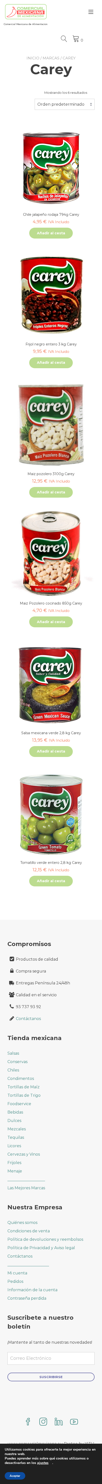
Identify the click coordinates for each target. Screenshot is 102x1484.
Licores (14, 1145)
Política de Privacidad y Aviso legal (41, 1247)
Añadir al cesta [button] (51, 233)
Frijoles (14, 1162)
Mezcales (16, 1129)
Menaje (14, 1171)
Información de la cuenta (32, 1290)
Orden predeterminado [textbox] (60, 104)
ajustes (43, 1463)
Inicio (32, 58)
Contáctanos (28, 1018)
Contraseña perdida (26, 1298)
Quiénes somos (22, 1222)
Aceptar (15, 1476)
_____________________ (28, 1264)
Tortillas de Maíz (23, 1087)
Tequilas (15, 1137)
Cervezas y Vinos (23, 1154)
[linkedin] (59, 1422)
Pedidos (15, 1281)
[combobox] (65, 104)
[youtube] (74, 1422)
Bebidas (15, 1112)
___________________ (26, 1179)
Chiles (13, 1070)
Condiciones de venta (28, 1231)
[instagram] (43, 1422)
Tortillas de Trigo (24, 1095)
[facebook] (28, 1422)
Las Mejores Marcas (26, 1188)
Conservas (17, 1061)
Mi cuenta (17, 1273)
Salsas (13, 1053)
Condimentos (20, 1078)
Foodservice (19, 1103)
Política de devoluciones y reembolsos (45, 1239)
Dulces (14, 1120)
